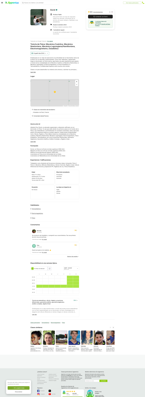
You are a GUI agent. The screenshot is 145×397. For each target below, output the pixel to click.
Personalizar (18, 391)
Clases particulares (35, 322)
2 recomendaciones (98, 12)
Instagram (42, 394)
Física (33, 218)
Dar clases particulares (132, 3)
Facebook (42, 390)
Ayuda (38, 378)
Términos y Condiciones (54, 378)
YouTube (53, 394)
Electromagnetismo (37, 213)
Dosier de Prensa (41, 380)
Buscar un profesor (41, 377)
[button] (112, 12)
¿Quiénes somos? (52, 374)
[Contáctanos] (143, 3)
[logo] (12, 3)
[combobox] (40, 3)
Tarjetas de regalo (52, 380)
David (52, 10)
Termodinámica (36, 209)
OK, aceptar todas (19, 388)
